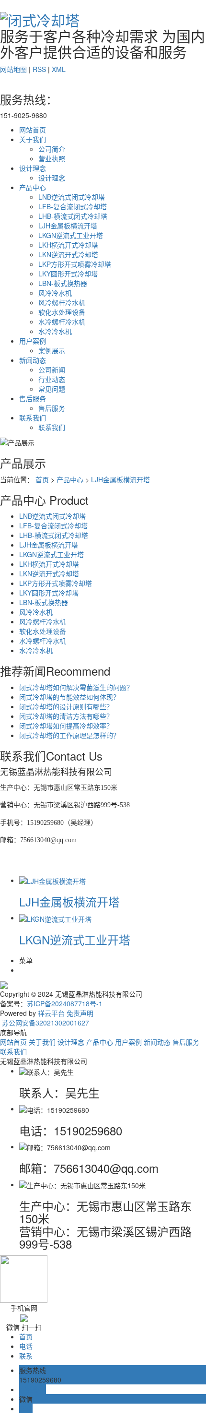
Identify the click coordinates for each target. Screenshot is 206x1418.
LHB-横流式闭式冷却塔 (72, 216)
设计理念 (32, 168)
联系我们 (32, 417)
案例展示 (51, 350)
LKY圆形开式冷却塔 (68, 273)
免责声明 (80, 1013)
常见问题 (51, 388)
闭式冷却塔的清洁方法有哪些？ (66, 716)
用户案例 (32, 341)
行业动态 (51, 379)
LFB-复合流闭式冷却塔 (72, 206)
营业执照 (51, 158)
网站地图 (13, 69)
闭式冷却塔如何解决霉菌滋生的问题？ (76, 687)
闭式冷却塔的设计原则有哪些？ (66, 706)
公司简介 (51, 149)
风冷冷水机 (55, 293)
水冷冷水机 (55, 331)
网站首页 (32, 129)
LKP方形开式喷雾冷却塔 (74, 264)
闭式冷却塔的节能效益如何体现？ (69, 697)
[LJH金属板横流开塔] (52, 880)
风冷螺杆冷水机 (61, 302)
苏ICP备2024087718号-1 (65, 1003)
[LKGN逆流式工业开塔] (55, 917)
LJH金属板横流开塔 (67, 225)
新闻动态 (32, 360)
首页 (42, 479)
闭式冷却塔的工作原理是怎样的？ (69, 735)
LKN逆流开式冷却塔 (68, 254)
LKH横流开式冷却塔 (68, 245)
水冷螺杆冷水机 (61, 321)
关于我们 (32, 139)
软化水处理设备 (61, 312)
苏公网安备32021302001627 (44, 1022)
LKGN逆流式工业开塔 (70, 235)
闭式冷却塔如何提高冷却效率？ (66, 725)
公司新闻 (51, 369)
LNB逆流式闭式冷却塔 (71, 197)
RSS (39, 69)
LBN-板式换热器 (62, 283)
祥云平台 (51, 1013)
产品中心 (32, 187)
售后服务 (32, 398)
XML (59, 69)
